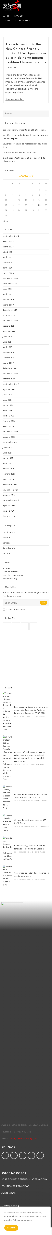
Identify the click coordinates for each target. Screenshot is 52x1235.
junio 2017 (8, 342)
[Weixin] (31, 1155)
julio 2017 (7, 336)
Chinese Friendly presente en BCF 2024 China (24, 130)
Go (43, 603)
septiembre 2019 (11, 284)
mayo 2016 (8, 405)
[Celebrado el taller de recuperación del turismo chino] (7, 875)
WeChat (6, 553)
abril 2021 (7, 257)
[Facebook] (16, 626)
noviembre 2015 (10, 432)
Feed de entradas (11, 572)
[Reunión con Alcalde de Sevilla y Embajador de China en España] (7, 849)
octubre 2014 (9, 495)
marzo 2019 (8, 299)
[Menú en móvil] (48, 5)
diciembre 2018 (10, 310)
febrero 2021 (9, 263)
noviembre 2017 (10, 321)
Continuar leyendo (14, 99)
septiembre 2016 (11, 384)
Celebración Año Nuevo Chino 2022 (19, 152)
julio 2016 (7, 395)
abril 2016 (7, 410)
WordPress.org (10, 578)
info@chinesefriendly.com (23, 1138)
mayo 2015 (8, 458)
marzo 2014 (8, 511)
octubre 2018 (9, 315)
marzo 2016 (8, 416)
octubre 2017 (9, 326)
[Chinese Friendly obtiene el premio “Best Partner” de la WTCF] (7, 797)
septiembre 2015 (11, 442)
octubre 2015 (9, 437)
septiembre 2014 (11, 500)
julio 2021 (7, 252)
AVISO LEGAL (8, 1193)
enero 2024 (8, 241)
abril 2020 (7, 268)
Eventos (6, 537)
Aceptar (11, 1228)
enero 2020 (8, 273)
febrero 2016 (9, 421)
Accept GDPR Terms (15, 609)
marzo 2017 (8, 352)
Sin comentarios (38, 716)
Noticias (12, 68)
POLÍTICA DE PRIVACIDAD (15, 1186)
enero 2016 (8, 426)
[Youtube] (22, 1155)
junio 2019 (8, 289)
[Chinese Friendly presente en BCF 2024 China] (7, 823)
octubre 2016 (9, 379)
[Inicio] (3, 21)
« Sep (5, 221)
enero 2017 (8, 363)
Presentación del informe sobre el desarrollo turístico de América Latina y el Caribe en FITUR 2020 (30, 710)
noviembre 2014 (10, 490)
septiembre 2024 (11, 236)
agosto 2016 (9, 389)
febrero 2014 (9, 516)
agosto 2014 (9, 506)
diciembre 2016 (10, 368)
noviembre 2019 (10, 278)
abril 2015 (7, 463)
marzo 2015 (8, 469)
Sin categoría (9, 548)
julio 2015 (7, 447)
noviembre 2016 (10, 373)
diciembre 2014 (10, 484)
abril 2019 (7, 294)
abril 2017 (7, 347)
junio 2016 (8, 400)
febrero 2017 (9, 358)
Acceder (6, 568)
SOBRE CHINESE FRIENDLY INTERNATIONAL (25, 1179)
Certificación (9, 532)
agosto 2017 (9, 331)
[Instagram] (25, 626)
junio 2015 (8, 453)
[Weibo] (40, 1155)
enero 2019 (8, 305)
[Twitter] (7, 626)
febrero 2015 (9, 474)
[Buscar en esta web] (26, 113)
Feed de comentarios (13, 575)
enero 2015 (8, 479)
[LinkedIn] (33, 626)
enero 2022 (8, 247)
